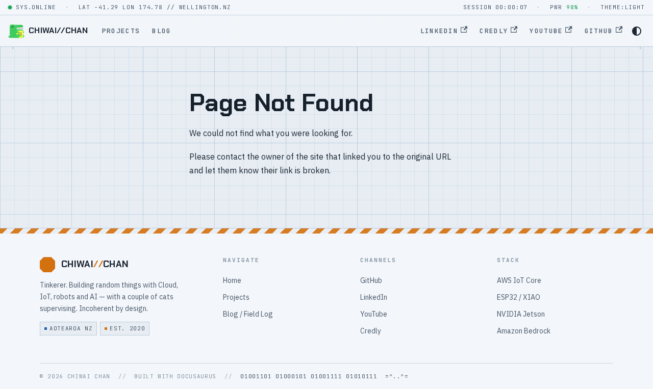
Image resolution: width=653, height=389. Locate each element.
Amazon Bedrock (523, 330)
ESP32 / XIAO (518, 297)
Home (232, 280)
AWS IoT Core (519, 280)
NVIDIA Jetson (521, 314)
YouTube (546, 31)
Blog (161, 31)
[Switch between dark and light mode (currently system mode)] (637, 31)
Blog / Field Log (248, 314)
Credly (494, 31)
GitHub (599, 31)
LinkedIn (439, 31)
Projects (121, 31)
